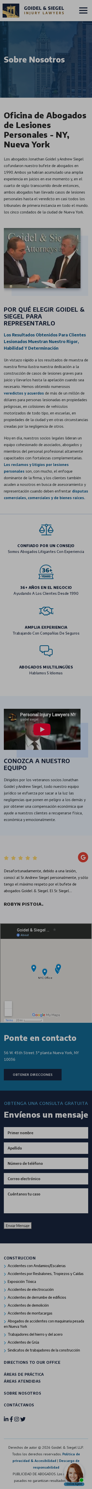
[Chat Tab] (46, 744)
